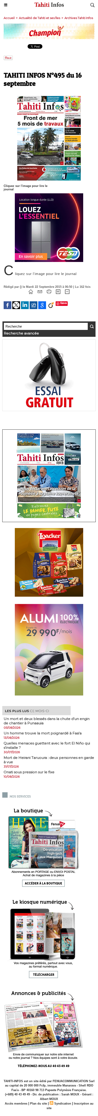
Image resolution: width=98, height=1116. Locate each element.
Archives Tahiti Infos (78, 18)
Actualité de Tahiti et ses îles (39, 18)
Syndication (62, 1103)
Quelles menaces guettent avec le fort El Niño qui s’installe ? (47, 745)
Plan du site (38, 1103)
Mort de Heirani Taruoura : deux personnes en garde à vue (49, 759)
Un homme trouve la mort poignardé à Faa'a (43, 733)
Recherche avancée (21, 333)
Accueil (9, 18)
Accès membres (16, 1103)
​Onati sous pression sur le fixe (29, 772)
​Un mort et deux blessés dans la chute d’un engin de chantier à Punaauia (47, 721)
